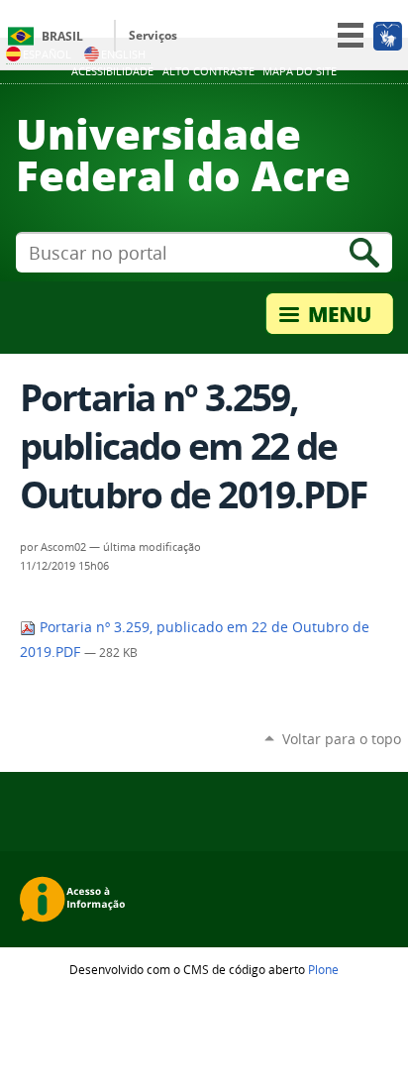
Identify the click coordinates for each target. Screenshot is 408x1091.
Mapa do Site (299, 71)
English (123, 54)
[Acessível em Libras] (386, 36)
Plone (323, 969)
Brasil (62, 36)
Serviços (153, 35)
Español (47, 54)
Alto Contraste (208, 71)
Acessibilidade (112, 71)
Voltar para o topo (341, 738)
